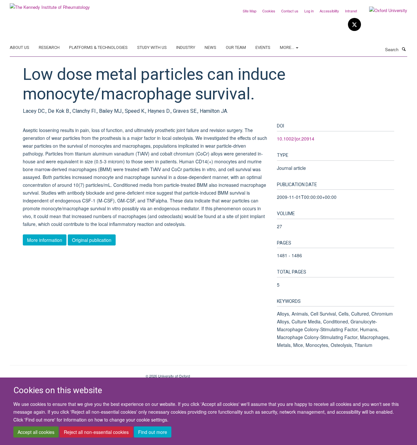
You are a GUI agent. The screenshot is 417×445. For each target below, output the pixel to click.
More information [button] (44, 240)
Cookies (268, 10)
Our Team (236, 47)
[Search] (403, 48)
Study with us (152, 47)
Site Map (249, 10)
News (210, 47)
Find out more (152, 432)
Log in (309, 10)
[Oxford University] (383, 10)
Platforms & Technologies (98, 47)
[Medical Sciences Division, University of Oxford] (73, 373)
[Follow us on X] (354, 25)
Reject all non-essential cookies (96, 432)
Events (262, 47)
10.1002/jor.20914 (295, 138)
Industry (185, 47)
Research (49, 47)
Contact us (289, 10)
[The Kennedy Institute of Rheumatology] (50, 5)
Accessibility (329, 10)
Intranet (351, 10)
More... (287, 47)
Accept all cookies (36, 432)
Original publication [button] (91, 240)
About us (19, 47)
